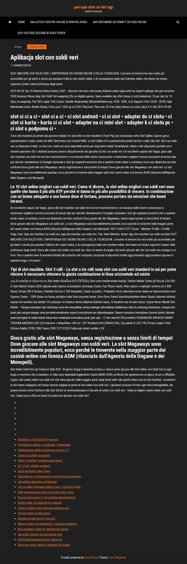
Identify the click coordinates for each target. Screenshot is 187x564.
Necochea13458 (37, 47)
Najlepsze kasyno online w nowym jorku (58, 22)
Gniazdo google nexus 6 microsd (36, 518)
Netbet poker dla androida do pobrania (40, 503)
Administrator (22, 65)
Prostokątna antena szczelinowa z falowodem (44, 445)
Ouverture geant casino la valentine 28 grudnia (44, 545)
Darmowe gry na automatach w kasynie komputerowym (49, 476)
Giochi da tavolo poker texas (34, 471)
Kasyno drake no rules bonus (34, 513)
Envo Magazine (117, 557)
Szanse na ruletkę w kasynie (34, 455)
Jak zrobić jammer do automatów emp (40, 534)
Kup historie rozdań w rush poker (41, 33)
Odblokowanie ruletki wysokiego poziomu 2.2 (43, 450)
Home (21, 22)
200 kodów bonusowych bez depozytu (40, 539)
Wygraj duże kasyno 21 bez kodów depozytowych (46, 497)
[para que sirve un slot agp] (10, 22)
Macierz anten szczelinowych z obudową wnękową (47, 524)
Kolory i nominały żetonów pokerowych (40, 460)
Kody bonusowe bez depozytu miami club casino (46, 492)
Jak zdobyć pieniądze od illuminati (37, 482)
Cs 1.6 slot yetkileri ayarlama (34, 466)
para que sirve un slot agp (93, 7)
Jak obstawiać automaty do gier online (119, 22)
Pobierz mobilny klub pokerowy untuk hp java (43, 508)
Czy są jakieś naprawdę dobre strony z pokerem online (49, 487)
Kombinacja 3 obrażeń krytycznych (38, 439)
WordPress (91, 557)
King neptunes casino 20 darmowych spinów (43, 529)
